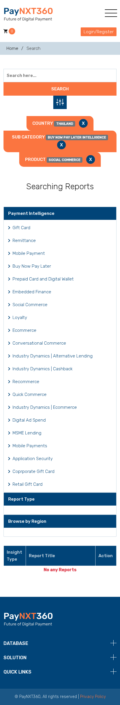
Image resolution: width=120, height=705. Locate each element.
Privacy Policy (93, 696)
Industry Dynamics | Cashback (43, 368)
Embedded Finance (32, 291)
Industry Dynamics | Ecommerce (45, 407)
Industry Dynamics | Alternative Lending (53, 356)
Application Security (33, 458)
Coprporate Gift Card (33, 471)
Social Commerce (30, 304)
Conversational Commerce (39, 343)
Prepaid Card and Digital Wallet (43, 279)
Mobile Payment (29, 253)
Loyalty (20, 317)
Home (12, 48)
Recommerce (26, 381)
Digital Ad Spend (29, 420)
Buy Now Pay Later (32, 266)
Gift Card (21, 227)
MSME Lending (27, 433)
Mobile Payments (30, 445)
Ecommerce (24, 330)
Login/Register (99, 31)
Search (60, 89)
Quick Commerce (30, 394)
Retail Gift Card (28, 484)
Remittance (24, 240)
